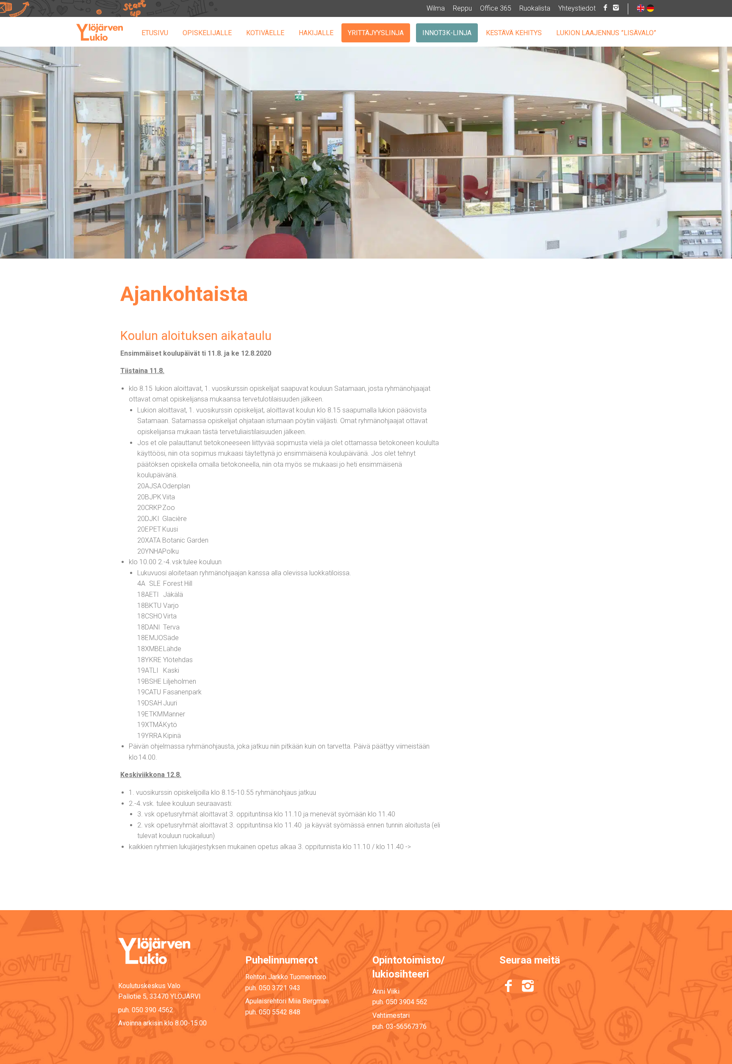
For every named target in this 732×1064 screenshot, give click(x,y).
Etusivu (154, 33)
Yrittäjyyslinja (376, 33)
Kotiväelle (265, 33)
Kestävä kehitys (514, 33)
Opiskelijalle (207, 33)
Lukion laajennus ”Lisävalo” (606, 33)
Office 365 (495, 8)
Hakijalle (316, 33)
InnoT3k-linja (446, 33)
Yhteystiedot (577, 8)
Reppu (462, 8)
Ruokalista (534, 8)
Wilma (436, 8)
